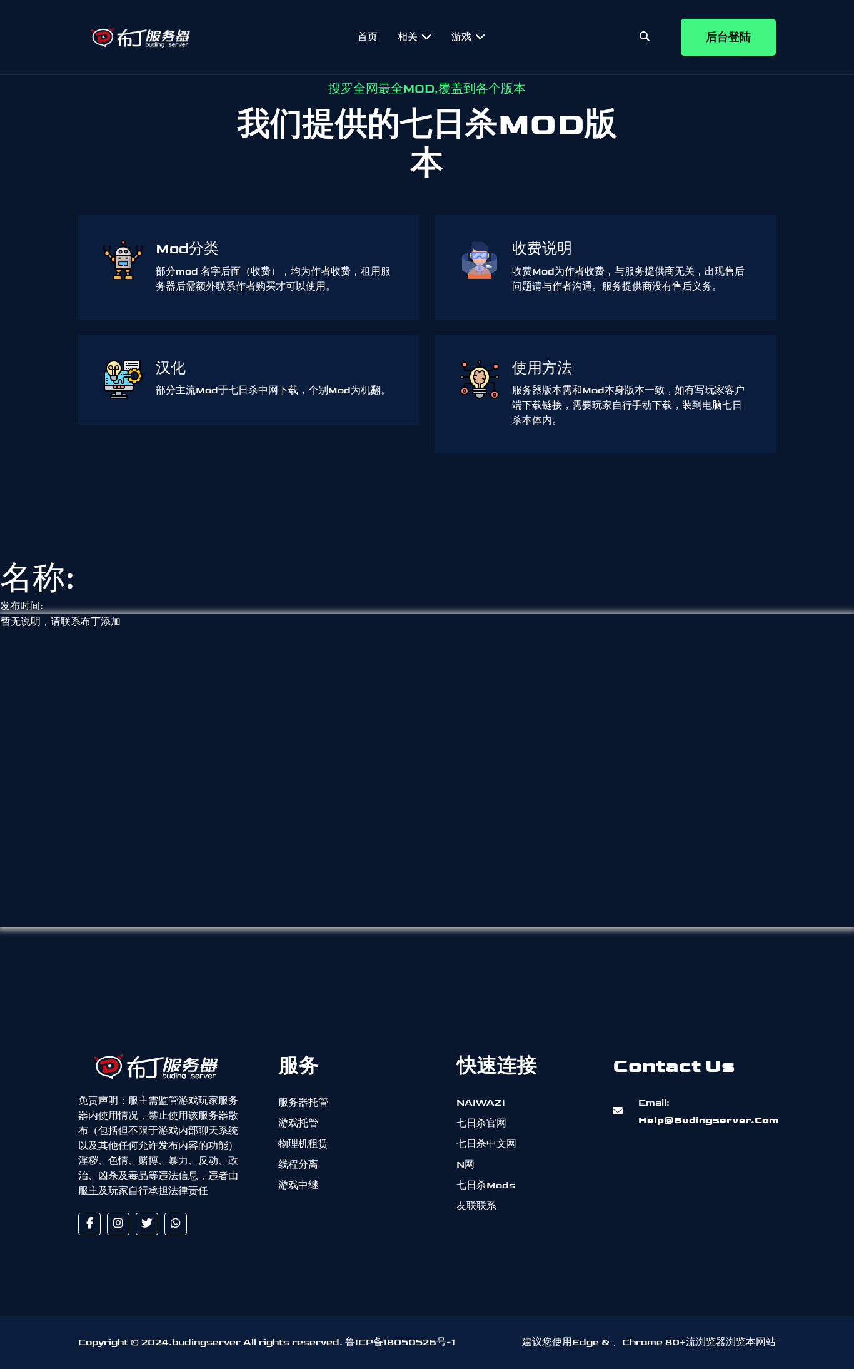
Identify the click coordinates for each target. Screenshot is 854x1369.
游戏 (462, 37)
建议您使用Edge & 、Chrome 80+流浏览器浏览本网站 (649, 1342)
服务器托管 (303, 1103)
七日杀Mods (485, 1185)
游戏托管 (298, 1123)
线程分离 (298, 1165)
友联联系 (476, 1206)
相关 (409, 37)
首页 (368, 37)
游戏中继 (298, 1185)
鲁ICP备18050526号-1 (400, 1342)
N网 (465, 1165)
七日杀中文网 (486, 1144)
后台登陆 (728, 37)
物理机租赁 (303, 1144)
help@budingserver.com (693, 1111)
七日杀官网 (481, 1123)
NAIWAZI (480, 1103)
